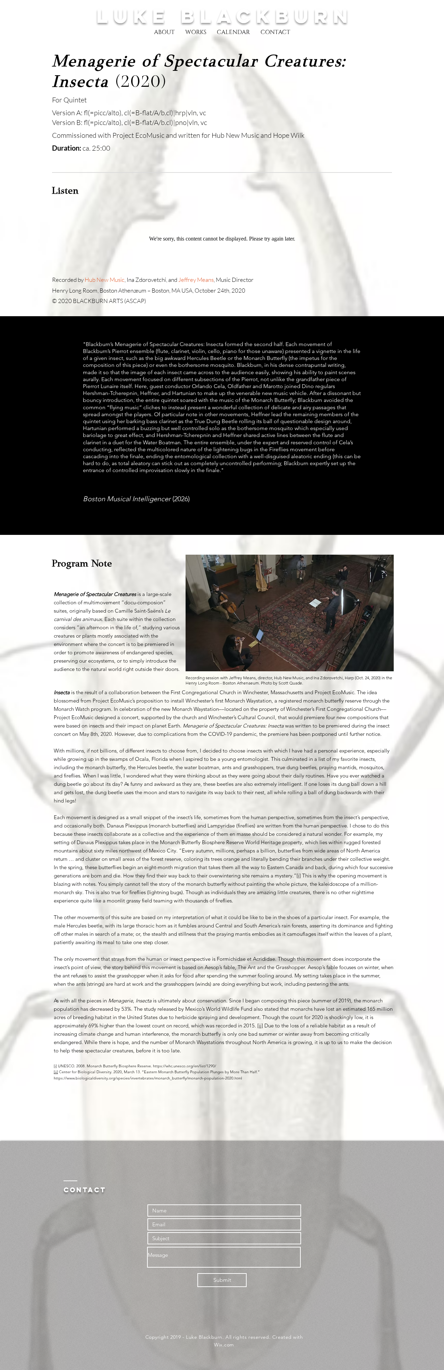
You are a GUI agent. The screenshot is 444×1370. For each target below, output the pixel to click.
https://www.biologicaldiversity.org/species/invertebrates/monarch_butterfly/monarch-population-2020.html (148, 1078)
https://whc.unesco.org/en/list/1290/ (184, 1066)
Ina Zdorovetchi (146, 279)
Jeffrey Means (196, 279)
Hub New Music (105, 279)
